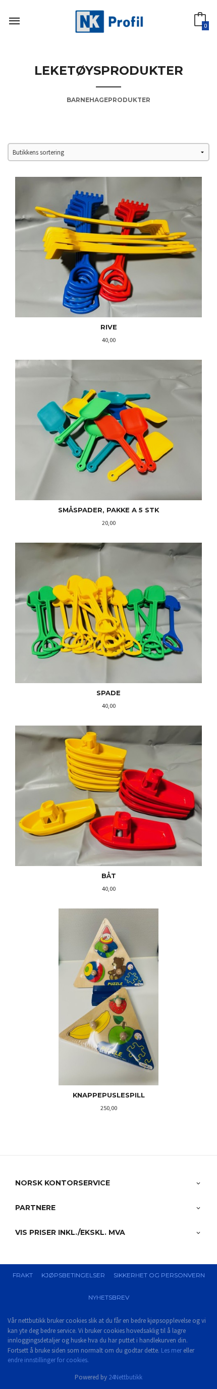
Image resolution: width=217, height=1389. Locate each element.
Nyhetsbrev (108, 1297)
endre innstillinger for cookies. (48, 1360)
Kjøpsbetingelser (73, 1275)
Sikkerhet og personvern (159, 1275)
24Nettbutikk (125, 1377)
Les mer (171, 1350)
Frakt (23, 1275)
